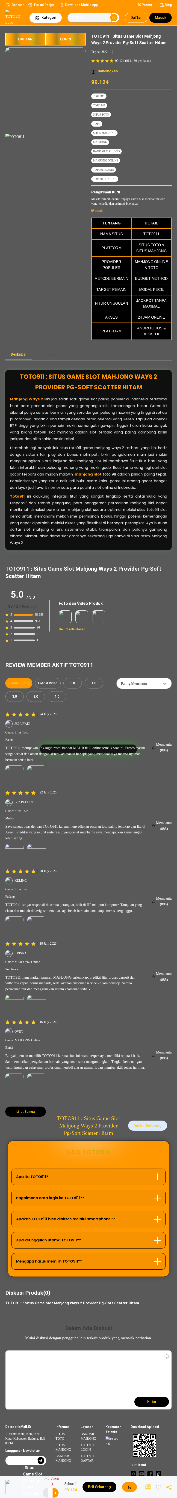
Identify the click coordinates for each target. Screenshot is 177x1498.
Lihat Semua (25, 1111)
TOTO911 (99, 96)
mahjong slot (88, 474)
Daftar (136, 17)
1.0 (57, 696)
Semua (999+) (18, 683)
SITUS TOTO (101, 114)
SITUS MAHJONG (104, 133)
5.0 (72, 683)
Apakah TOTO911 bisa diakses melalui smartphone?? (65, 1219)
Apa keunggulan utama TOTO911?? (48, 1240)
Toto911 (17, 496)
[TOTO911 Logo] (14, 17)
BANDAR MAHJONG (106, 151)
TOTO (96, 123)
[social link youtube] (142, 1473)
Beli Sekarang (99, 1487)
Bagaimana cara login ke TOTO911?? (50, 1198)
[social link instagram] (133, 1473)
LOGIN (65, 39)
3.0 (14, 696)
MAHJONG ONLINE (105, 160)
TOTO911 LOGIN (103, 169)
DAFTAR (25, 39)
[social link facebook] (150, 1473)
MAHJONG (100, 142)
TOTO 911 (99, 105)
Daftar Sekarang (148, 1126)
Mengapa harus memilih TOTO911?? (49, 1261)
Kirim (151, 1401)
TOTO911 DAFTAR (104, 179)
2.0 (35, 696)
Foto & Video (48, 683)
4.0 (93, 683)
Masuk (160, 17)
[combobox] (144, 683)
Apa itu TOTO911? (32, 1176)
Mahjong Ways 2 (26, 399)
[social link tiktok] (158, 1473)
